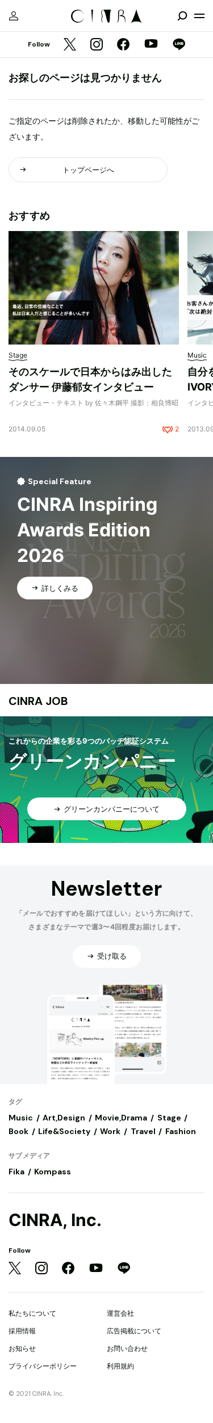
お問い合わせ (127, 1348)
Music (21, 1118)
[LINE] (179, 45)
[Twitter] (70, 45)
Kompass (52, 1172)
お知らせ (22, 1348)
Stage (169, 1118)
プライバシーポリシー (43, 1366)
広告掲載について (134, 1331)
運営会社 (120, 1313)
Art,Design (64, 1118)
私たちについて (32, 1313)
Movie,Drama (121, 1118)
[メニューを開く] (199, 15)
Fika (16, 1172)
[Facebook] (123, 45)
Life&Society (64, 1131)
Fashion (180, 1131)
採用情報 (22, 1331)
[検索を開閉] (182, 15)
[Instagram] (96, 45)
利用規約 (120, 1366)
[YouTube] (151, 44)
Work (110, 1131)
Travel (143, 1131)
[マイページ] (13, 15)
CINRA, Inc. (55, 1220)
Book (18, 1131)
